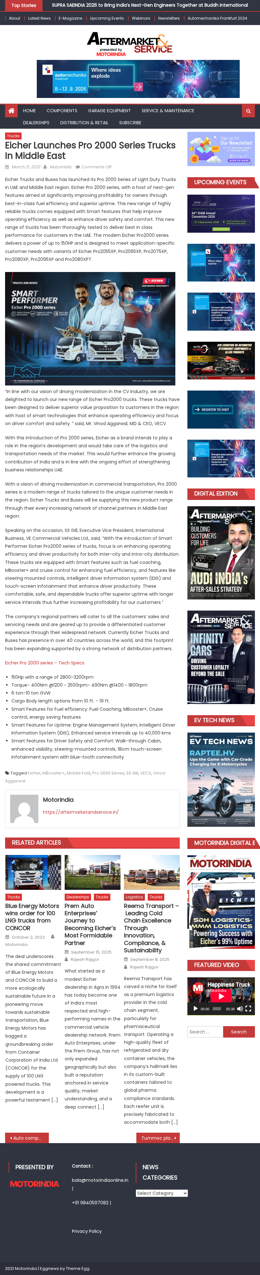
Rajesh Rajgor (85, 959)
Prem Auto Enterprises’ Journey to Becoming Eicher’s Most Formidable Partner (90, 924)
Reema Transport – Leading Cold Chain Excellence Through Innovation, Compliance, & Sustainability (151, 928)
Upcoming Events (107, 18)
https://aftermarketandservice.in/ (81, 812)
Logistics (134, 897)
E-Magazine (70, 18)
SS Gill (132, 773)
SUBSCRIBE (130, 123)
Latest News (39, 18)
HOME (29, 110)
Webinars (141, 18)
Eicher (34, 773)
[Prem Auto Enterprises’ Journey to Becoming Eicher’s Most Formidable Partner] (92, 872)
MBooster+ (53, 773)
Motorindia (60, 167)
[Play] (195, 1009)
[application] (221, 996)
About (14, 18)
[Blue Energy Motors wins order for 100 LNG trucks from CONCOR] (33, 872)
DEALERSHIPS (36, 123)
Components (62, 110)
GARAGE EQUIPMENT (109, 110)
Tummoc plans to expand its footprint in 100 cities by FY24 (160, 1138)
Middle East (78, 773)
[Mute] (240, 1009)
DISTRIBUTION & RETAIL (84, 123)
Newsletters (169, 18)
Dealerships (78, 897)
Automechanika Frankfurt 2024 (217, 18)
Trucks (13, 136)
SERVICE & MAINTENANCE (168, 110)
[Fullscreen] (248, 1009)
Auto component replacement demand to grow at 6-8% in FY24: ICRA (31, 1138)
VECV (145, 773)
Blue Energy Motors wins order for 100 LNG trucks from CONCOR (32, 917)
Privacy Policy (87, 1231)
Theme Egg (77, 1268)
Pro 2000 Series (108, 773)
